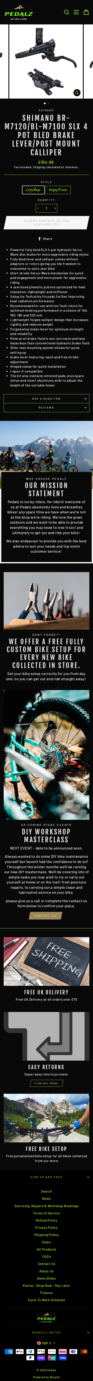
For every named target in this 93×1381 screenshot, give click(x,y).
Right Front (58, 190)
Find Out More (46, 1083)
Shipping (39, 167)
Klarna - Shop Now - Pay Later (46, 1285)
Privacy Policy (46, 1227)
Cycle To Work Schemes (46, 1300)
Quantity (46, 199)
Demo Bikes (46, 1278)
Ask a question (46, 398)
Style (46, 182)
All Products (46, 1249)
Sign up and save (46, 1177)
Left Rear (33, 190)
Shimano (46, 110)
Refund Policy (46, 1220)
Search (46, 1191)
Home (46, 1242)
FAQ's (46, 1256)
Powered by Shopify (46, 1377)
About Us (46, 1271)
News (46, 1198)
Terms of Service (46, 1213)
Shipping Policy (46, 1235)
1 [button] (45, 104)
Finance (46, 1293)
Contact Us (45, 915)
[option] (46, 61)
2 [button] (49, 104)
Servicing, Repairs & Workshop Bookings (46, 1206)
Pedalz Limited (46, 1332)
